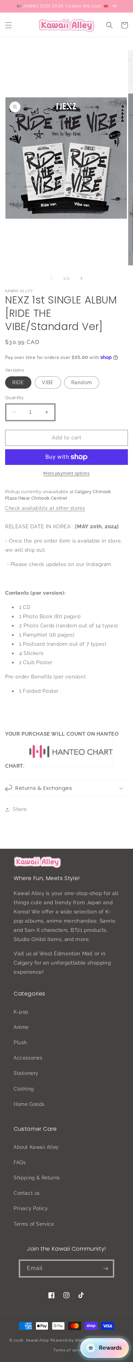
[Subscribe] (105, 1268)
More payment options (66, 473)
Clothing (24, 1089)
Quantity (14, 397)
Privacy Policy (31, 1208)
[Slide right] (81, 278)
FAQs (20, 1162)
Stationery (26, 1073)
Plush (20, 1042)
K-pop (21, 1012)
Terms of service (70, 1350)
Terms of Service (34, 1224)
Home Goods (29, 1104)
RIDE (18, 382)
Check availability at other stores (45, 508)
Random (81, 382)
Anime (21, 1027)
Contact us (27, 1193)
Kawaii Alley (37, 1340)
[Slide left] (51, 278)
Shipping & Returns (37, 1177)
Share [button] (20, 809)
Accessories (28, 1058)
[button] (8, 25)
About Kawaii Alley (36, 1147)
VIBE (48, 382)
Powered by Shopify (70, 1340)
